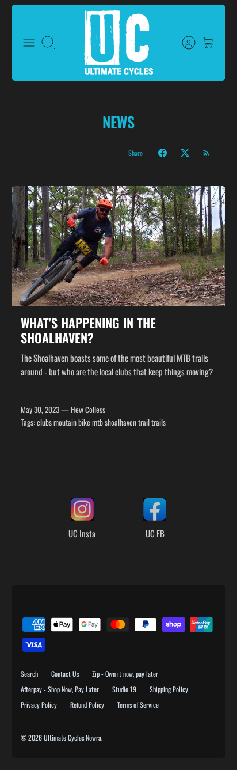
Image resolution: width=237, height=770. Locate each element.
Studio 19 (124, 689)
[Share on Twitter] (185, 153)
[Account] (183, 42)
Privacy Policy (39, 705)
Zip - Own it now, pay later (125, 673)
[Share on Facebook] (162, 153)
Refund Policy (87, 705)
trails (158, 422)
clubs (44, 422)
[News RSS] (206, 153)
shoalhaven (120, 422)
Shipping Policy (169, 689)
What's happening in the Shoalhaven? (88, 330)
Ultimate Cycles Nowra (72, 737)
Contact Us (65, 673)
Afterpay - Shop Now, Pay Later (60, 689)
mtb (97, 422)
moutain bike (71, 422)
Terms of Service (138, 705)
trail (144, 422)
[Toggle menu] (28, 42)
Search (29, 673)
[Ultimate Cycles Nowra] (118, 42)
